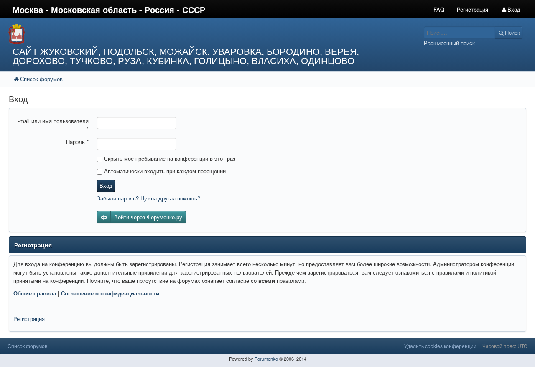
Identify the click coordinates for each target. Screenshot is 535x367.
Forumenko (266, 358)
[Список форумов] (200, 34)
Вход (105, 186)
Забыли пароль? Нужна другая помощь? (148, 198)
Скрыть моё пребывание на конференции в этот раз (168, 158)
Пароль (77, 142)
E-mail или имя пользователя (51, 125)
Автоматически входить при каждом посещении (164, 171)
